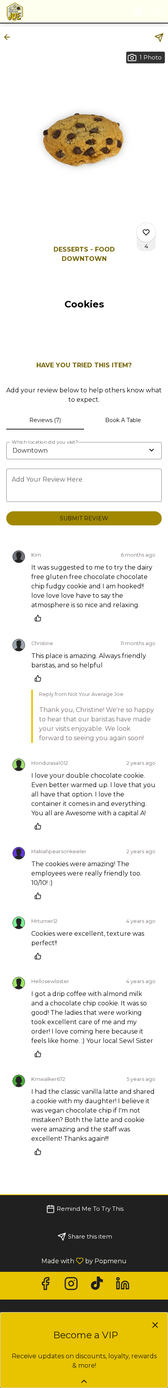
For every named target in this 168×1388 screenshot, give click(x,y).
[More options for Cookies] (146, 232)
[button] (9, 37)
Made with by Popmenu (66, 1260)
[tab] (45, 420)
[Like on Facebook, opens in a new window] (45, 1286)
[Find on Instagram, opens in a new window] (71, 1286)
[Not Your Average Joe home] (41, 12)
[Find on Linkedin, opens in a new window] (123, 1286)
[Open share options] (159, 37)
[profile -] (137, 11)
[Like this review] (39, 618)
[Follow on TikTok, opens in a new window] (97, 1286)
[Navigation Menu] (157, 11)
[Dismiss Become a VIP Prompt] (155, 1325)
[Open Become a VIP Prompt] (84, 1381)
